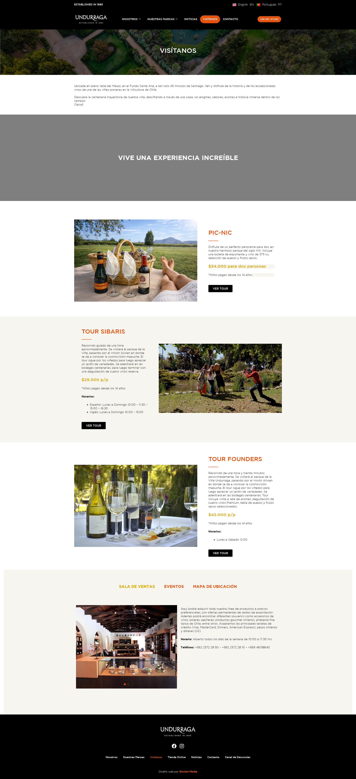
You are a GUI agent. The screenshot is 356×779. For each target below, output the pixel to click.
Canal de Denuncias (237, 757)
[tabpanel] (178, 647)
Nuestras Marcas (160, 19)
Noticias (190, 19)
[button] (125, 684)
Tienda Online (177, 757)
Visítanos (210, 19)
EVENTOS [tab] (174, 586)
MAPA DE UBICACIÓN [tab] (215, 586)
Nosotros (130, 19)
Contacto (230, 19)
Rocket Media (188, 771)
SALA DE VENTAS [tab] (137, 586)
